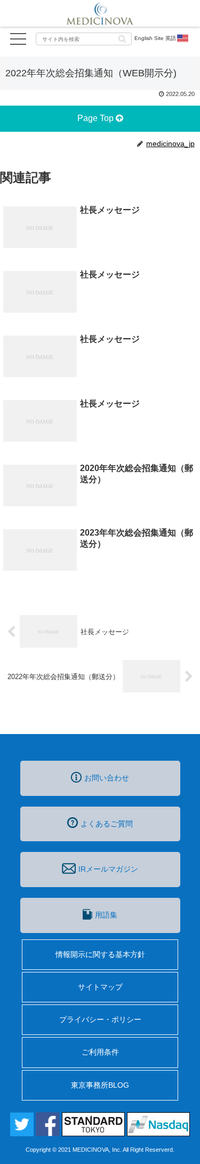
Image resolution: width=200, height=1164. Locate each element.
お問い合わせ (106, 778)
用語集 (106, 915)
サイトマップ (100, 987)
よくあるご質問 (107, 823)
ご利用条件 (100, 1052)
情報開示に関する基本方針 (100, 954)
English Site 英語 (155, 38)
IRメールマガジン (108, 869)
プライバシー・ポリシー (100, 1019)
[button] (122, 38)
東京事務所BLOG (100, 1085)
